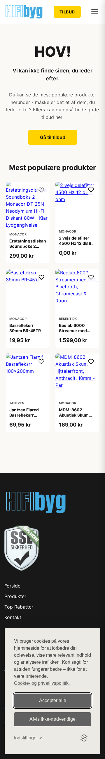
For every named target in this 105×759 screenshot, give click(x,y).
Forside (12, 586)
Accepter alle (52, 700)
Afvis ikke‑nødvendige (52, 719)
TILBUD (67, 11)
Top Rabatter (18, 607)
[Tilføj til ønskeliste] (41, 190)
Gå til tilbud (52, 137)
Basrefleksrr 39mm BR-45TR (25, 328)
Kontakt (12, 617)
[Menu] (95, 12)
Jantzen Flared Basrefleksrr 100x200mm (24, 415)
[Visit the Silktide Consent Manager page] (84, 738)
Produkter (15, 596)
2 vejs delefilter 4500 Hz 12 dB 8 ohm (75, 243)
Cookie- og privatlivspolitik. (42, 683)
